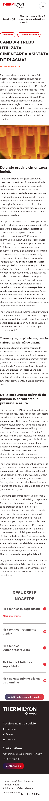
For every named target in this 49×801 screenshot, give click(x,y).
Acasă (6, 19)
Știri (14, 19)
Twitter (9, 734)
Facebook (11, 729)
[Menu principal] (42, 5)
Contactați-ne (13, 766)
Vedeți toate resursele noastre (24, 697)
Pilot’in (36, 794)
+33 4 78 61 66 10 (11, 759)
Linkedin (10, 739)
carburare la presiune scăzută (30, 225)
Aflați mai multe (12, 616)
